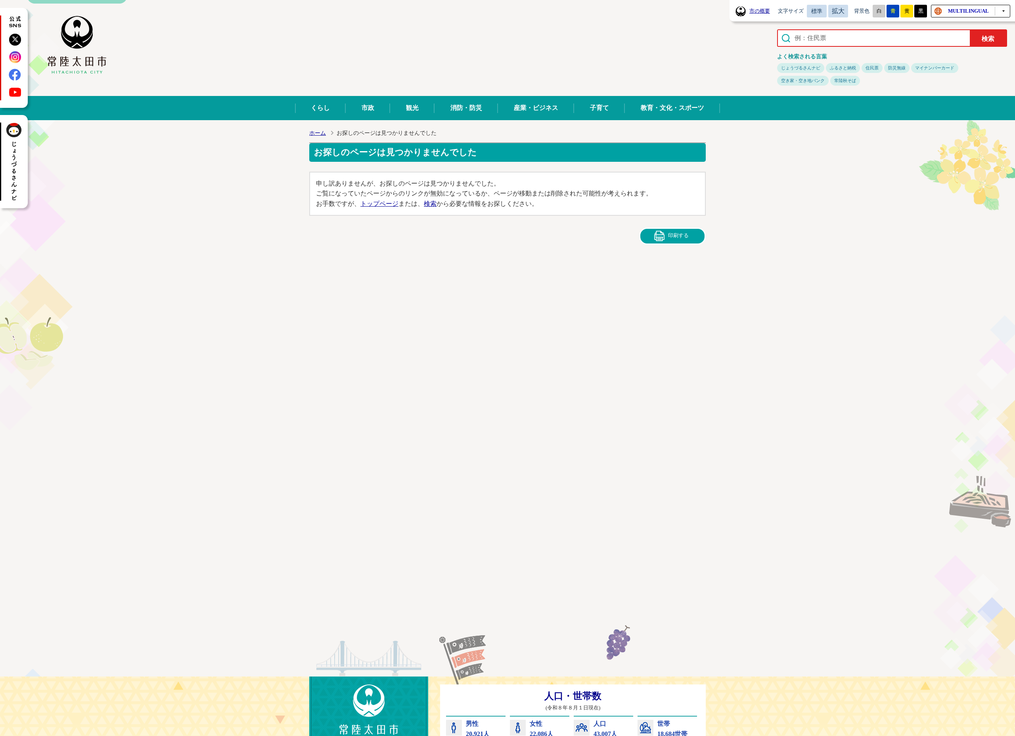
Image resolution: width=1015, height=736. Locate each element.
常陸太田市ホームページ (77, 45)
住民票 (872, 67)
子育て (599, 107)
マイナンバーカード (934, 67)
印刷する (678, 235)
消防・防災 (466, 107)
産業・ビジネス (536, 107)
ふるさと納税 (843, 67)
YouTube (15, 92)
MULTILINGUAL (968, 11)
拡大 (838, 11)
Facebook (15, 74)
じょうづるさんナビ (800, 67)
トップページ (379, 203)
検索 (430, 203)
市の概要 (759, 11)
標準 (816, 11)
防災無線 (897, 67)
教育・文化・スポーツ (672, 107)
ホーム (317, 133)
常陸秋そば (845, 80)
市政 (368, 107)
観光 (412, 107)
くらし (320, 107)
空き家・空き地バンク (803, 80)
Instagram (15, 57)
